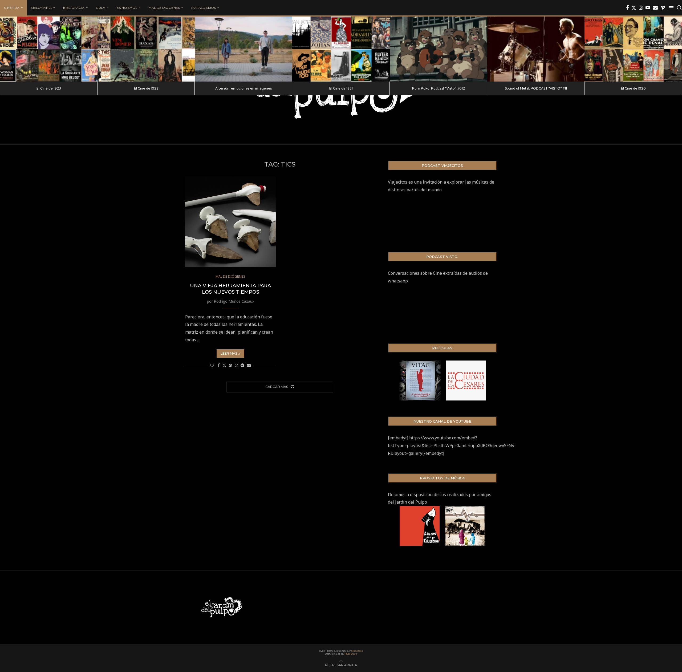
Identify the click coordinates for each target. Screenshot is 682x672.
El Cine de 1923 (48, 88)
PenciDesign (357, 650)
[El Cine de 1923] (49, 49)
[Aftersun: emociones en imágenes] (243, 49)
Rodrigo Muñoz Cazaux (234, 301)
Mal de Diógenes (164, 8)
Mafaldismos (203, 8)
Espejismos (127, 8)
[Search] (679, 7)
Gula (100, 8)
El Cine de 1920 (633, 88)
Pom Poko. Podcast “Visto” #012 (438, 88)
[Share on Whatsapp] (236, 365)
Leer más (229, 353)
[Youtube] (648, 7)
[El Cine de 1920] (633, 49)
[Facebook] (627, 7)
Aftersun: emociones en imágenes (243, 88)
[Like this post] (212, 365)
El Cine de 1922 (146, 88)
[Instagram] (641, 7)
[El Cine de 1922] (146, 49)
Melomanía (41, 8)
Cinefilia (11, 8)
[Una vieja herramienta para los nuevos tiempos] (230, 221)
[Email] (655, 7)
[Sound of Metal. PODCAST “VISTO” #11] (536, 49)
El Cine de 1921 (341, 88)
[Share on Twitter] (224, 365)
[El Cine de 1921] (341, 49)
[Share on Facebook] (219, 365)
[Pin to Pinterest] (230, 365)
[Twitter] (633, 7)
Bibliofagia (73, 8)
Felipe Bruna (351, 653)
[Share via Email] (249, 365)
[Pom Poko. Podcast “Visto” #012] (438, 49)
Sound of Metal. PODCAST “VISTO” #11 (536, 88)
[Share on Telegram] (242, 365)
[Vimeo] (662, 7)
